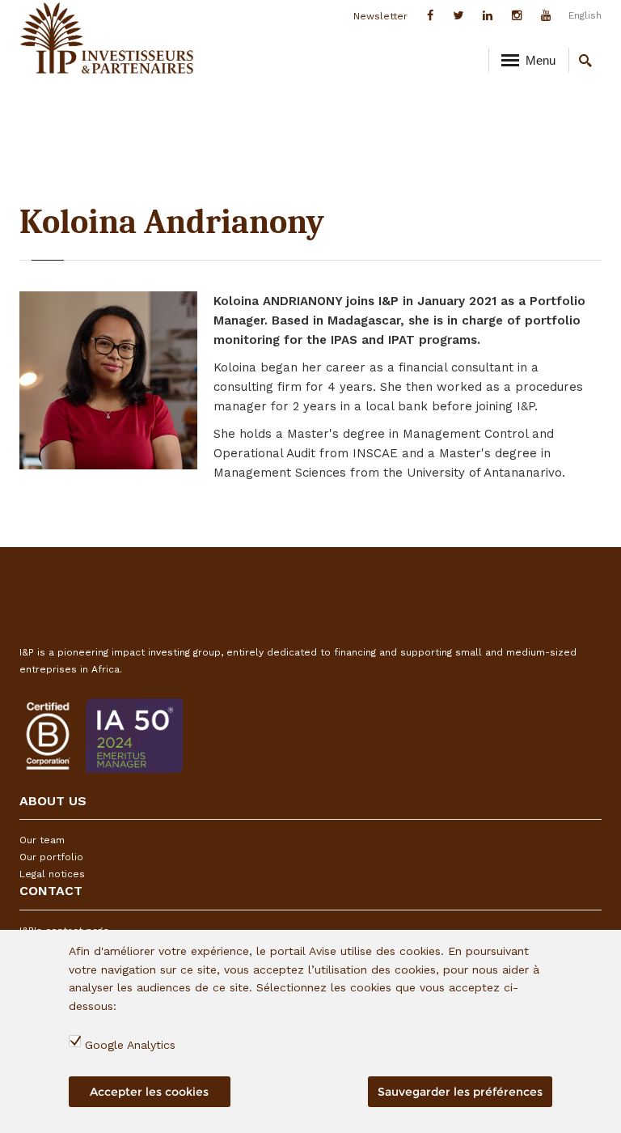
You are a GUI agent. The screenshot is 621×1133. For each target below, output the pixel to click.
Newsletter (380, 16)
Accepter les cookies (149, 1091)
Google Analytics (130, 1044)
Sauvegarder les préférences (460, 1091)
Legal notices (52, 874)
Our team (42, 840)
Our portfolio (51, 857)
